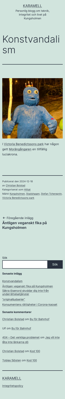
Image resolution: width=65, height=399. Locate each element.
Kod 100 (35, 351)
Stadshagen (33, 193)
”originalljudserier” (13, 299)
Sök (4, 257)
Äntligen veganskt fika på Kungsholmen (27, 286)
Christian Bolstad (15, 185)
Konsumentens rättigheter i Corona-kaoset (29, 304)
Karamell (32, 6)
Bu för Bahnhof (39, 319)
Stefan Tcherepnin (51, 193)
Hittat (27, 189)
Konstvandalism (12, 281)
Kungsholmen (17, 193)
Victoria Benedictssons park (24, 144)
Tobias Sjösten (11, 360)
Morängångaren (20, 149)
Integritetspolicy (12, 385)
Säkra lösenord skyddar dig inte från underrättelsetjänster (25, 292)
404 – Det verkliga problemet (21, 337)
